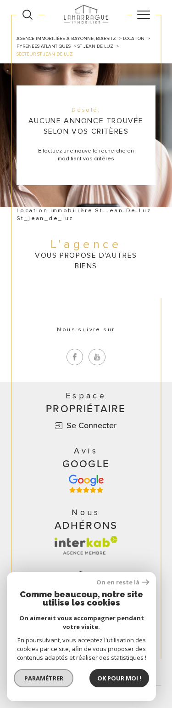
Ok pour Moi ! (119, 678)
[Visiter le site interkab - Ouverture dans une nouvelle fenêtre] (86, 545)
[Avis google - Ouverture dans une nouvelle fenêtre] (86, 484)
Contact (161, 241)
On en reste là (117, 582)
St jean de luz (95, 46)
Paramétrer (43, 678)
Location (133, 38)
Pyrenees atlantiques (44, 46)
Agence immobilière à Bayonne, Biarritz (66, 38)
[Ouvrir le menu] (143, 14)
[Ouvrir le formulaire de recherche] (27, 14)
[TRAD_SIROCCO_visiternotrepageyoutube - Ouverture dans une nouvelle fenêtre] (97, 357)
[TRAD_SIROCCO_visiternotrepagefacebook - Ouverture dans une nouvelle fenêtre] (75, 357)
